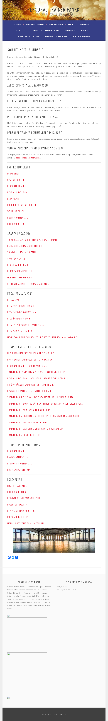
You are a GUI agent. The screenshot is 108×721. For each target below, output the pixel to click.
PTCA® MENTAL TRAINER (19, 331)
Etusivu (17, 24)
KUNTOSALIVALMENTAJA (18, 469)
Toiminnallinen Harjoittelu (22, 252)
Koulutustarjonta (17, 504)
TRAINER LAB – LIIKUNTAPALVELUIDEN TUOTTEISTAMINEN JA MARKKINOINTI (43, 416)
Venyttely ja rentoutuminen (46, 30)
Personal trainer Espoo (34, 586)
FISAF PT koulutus (17, 485)
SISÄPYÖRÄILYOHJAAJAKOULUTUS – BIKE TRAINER (31, 384)
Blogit (71, 24)
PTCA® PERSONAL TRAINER (21, 306)
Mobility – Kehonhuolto (20, 277)
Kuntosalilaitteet (81, 37)
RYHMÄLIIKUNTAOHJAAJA (19, 192)
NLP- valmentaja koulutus (21, 510)
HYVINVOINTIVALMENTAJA (19, 463)
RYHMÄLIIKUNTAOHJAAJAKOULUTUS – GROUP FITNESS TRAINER (37, 378)
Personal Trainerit (35, 24)
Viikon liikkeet (21, 30)
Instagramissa (34, 157)
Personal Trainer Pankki (54, 9)
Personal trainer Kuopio (21, 599)
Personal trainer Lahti (31, 593)
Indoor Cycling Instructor (22, 205)
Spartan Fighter (16, 258)
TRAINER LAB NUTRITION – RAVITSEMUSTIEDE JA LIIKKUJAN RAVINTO (40, 397)
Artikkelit (84, 24)
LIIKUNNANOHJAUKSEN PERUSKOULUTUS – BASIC (30, 353)
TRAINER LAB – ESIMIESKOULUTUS (23, 435)
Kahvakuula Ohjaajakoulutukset (24, 246)
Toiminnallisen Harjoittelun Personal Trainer (32, 239)
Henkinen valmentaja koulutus (23, 498)
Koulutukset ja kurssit (29, 37)
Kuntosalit (70, 30)
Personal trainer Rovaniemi (27, 605)
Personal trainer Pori (34, 602)
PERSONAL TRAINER (16, 186)
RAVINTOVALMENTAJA (17, 217)
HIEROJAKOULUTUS (16, 223)
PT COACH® (13, 299)
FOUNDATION (13, 173)
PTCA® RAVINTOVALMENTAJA (21, 312)
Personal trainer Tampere (16, 602)
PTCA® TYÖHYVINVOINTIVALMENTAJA (25, 324)
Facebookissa (21, 157)
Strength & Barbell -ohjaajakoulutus (28, 283)
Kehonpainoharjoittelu (19, 271)
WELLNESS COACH (15, 211)
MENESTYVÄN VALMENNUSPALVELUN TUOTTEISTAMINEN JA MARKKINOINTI (42, 337)
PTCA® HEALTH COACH (18, 318)
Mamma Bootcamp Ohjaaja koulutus (26, 523)
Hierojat (85, 30)
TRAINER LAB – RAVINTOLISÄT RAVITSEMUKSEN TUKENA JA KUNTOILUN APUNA (45, 403)
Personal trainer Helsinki (16, 586)
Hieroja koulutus (16, 492)
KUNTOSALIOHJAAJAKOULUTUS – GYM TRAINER (29, 359)
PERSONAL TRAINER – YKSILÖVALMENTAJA (27, 365)
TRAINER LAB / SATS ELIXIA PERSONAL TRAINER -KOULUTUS (36, 372)
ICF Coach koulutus (17, 517)
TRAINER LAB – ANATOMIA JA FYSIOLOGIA (27, 422)
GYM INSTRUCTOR (16, 179)
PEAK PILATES (14, 198)
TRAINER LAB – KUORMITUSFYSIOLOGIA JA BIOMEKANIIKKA (35, 428)
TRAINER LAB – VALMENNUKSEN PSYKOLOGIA (28, 409)
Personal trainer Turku (28, 596)
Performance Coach (18, 265)
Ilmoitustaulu (56, 24)
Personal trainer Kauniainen (29, 590)
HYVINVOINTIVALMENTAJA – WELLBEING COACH (29, 391)
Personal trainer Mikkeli (39, 599)
